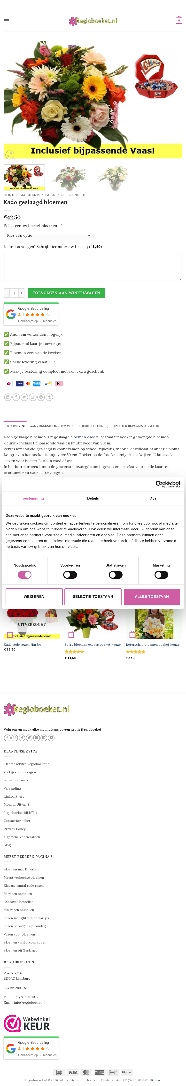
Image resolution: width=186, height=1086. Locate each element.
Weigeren (34, 596)
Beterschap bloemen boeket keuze (152, 645)
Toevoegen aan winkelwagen (66, 293)
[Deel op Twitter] (24, 397)
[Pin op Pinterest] (41, 397)
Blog (7, 845)
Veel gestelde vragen (20, 772)
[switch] (70, 575)
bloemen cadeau (85, 437)
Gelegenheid (73, 195)
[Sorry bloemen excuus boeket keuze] (93, 620)
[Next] (172, 101)
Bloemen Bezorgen (37, 195)
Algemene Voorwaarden (22, 837)
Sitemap (156, 1080)
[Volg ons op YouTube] (51, 738)
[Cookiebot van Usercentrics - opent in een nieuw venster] (159, 484)
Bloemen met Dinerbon (21, 869)
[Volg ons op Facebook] (7, 738)
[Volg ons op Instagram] (14, 738)
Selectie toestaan (93, 596)
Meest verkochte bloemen (24, 878)
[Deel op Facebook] (16, 397)
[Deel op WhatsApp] (8, 397)
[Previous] (13, 101)
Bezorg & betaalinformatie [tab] (135, 426)
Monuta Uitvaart (16, 804)
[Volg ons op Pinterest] (36, 738)
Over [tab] (153, 498)
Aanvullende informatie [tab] (51, 426)
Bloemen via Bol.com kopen (25, 942)
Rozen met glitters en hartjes (26, 918)
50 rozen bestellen (18, 894)
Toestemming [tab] (32, 498)
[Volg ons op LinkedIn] (43, 738)
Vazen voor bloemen (19, 934)
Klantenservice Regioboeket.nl (27, 764)
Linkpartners (14, 796)
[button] (6, 20)
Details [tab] (93, 498)
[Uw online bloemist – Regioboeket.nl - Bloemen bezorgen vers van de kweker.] (93, 20)
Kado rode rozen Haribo (22, 645)
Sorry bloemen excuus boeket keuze (93, 645)
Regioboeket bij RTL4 (20, 813)
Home (9, 195)
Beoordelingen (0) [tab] (92, 426)
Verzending (12, 788)
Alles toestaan (152, 596)
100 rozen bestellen (18, 902)
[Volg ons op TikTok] (22, 738)
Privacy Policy (14, 829)
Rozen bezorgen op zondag (25, 926)
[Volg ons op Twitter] (29, 738)
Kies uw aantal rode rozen (24, 886)
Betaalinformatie (17, 780)
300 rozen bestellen (19, 910)
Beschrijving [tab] (15, 426)
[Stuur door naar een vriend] (32, 397)
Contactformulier (17, 821)
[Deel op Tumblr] (49, 397)
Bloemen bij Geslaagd (20, 950)
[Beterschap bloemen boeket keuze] (154, 620)
